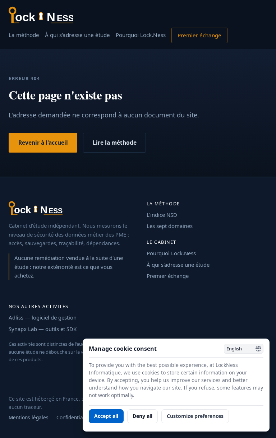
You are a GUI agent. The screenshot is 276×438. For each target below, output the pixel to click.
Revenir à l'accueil (43, 142)
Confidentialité (73, 417)
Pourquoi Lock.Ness (141, 34)
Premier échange (199, 35)
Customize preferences (195, 416)
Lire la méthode (115, 142)
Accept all (106, 416)
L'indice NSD (162, 214)
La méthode (24, 34)
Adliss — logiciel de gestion (43, 317)
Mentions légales (29, 417)
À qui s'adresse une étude (77, 34)
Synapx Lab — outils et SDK (43, 328)
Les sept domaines (170, 225)
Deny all (142, 416)
